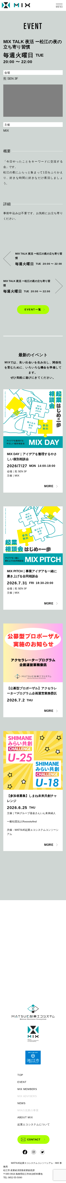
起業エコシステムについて (33, 1124)
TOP (20, 1075)
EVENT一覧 (33, 309)
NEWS (21, 1103)
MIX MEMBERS (27, 1089)
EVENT (22, 1082)
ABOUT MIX (25, 1117)
